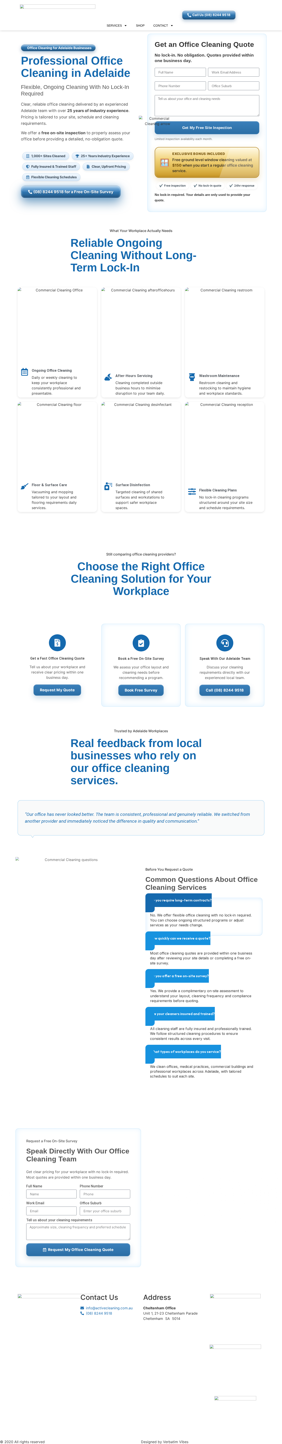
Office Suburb (91, 1203)
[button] (58, 47)
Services (114, 25)
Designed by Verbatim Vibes (164, 1442)
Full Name (34, 1186)
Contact (160, 25)
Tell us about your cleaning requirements (59, 1220)
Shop (140, 25)
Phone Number (91, 1186)
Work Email (35, 1203)
